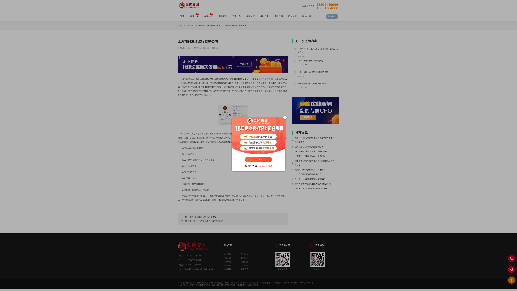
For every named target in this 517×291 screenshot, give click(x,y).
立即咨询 (258, 160)
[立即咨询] (258, 135)
